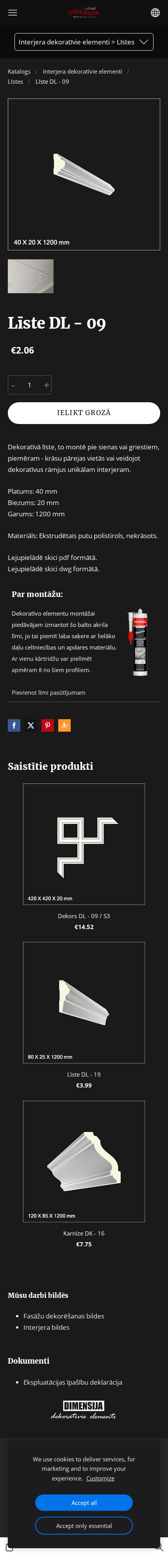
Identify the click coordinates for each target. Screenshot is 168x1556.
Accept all (84, 1503)
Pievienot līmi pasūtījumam (49, 692)
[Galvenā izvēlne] (12, 12)
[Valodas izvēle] (155, 12)
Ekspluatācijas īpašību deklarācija (72, 1382)
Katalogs (19, 71)
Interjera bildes (46, 1327)
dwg (65, 568)
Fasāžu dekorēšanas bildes (63, 1315)
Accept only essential (84, 1526)
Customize (100, 1478)
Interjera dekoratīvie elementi (82, 71)
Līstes (15, 81)
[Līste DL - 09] (31, 276)
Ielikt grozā (84, 412)
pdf (64, 557)
